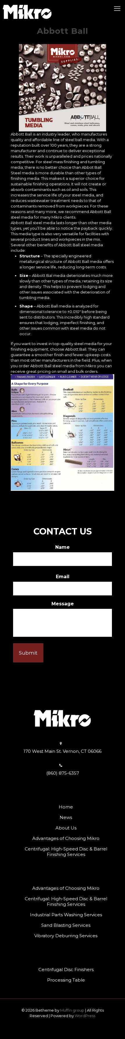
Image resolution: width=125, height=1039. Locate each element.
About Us (66, 828)
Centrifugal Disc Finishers (66, 969)
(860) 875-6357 (62, 773)
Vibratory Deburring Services (65, 935)
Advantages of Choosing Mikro (65, 838)
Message (62, 603)
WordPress (85, 1015)
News (66, 817)
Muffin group (72, 1010)
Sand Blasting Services (65, 925)
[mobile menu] (117, 9)
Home (66, 807)
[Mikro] (27, 8)
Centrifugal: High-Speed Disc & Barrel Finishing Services (66, 851)
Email (62, 576)
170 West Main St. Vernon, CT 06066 (62, 751)
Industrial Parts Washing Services (66, 914)
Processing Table (66, 980)
